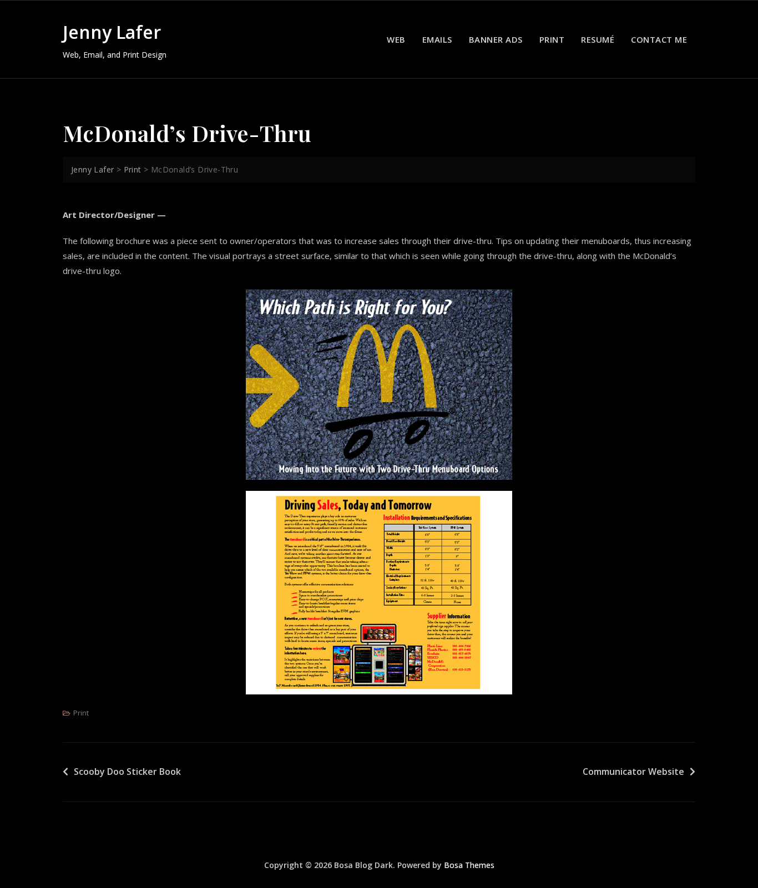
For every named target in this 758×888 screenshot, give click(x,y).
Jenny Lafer (112, 32)
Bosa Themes (469, 865)
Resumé (597, 39)
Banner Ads (496, 39)
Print (552, 39)
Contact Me (659, 39)
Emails (437, 39)
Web (396, 39)
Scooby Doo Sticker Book (127, 771)
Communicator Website (633, 771)
